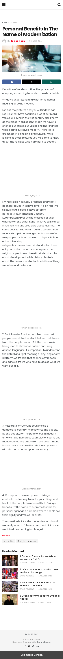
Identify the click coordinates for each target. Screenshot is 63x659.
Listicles (13, 22)
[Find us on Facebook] (25, 646)
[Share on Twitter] (31, 82)
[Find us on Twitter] (29, 646)
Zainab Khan (18, 41)
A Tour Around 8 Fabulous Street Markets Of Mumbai (38, 584)
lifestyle (21, 541)
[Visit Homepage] (31, 4)
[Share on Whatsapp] (51, 82)
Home (4, 22)
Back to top (31, 634)
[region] (31, 13)
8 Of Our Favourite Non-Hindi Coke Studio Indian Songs (39, 571)
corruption (9, 541)
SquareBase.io (43, 642)
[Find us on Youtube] (38, 646)
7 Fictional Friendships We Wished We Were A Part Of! (38, 558)
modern (32, 541)
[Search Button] (59, 4)
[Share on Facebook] (11, 82)
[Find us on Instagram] (33, 646)
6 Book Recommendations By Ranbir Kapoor (40, 597)
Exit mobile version (31, 654)
